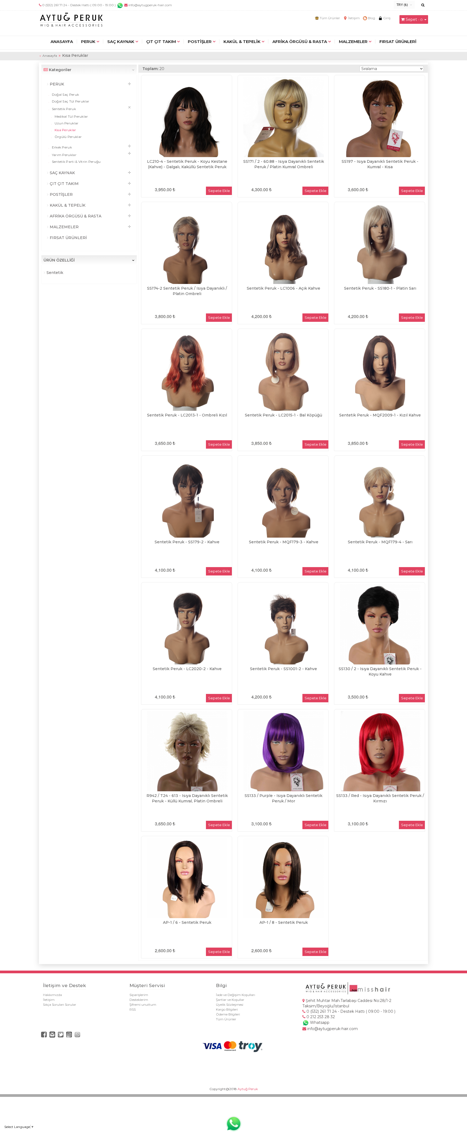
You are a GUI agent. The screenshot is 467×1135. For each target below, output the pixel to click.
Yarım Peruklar (63, 155)
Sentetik (54, 272)
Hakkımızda (52, 995)
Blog (371, 18)
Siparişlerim (138, 995)
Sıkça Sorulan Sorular (59, 1004)
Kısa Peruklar (65, 130)
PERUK (88, 41)
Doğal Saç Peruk (65, 94)
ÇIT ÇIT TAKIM (161, 41)
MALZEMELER (353, 41)
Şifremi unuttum (142, 1004)
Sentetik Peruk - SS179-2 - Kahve (187, 542)
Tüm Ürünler (329, 18)
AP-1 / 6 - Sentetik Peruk (187, 922)
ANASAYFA (62, 41)
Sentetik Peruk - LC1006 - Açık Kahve (283, 288)
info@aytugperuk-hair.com (150, 5)
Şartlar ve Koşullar (230, 1000)
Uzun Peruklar (66, 123)
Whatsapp (319, 1022)
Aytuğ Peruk (248, 1089)
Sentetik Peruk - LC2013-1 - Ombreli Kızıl (187, 415)
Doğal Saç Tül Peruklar (70, 101)
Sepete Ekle (219, 190)
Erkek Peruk (61, 147)
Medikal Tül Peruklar (71, 116)
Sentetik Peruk (63, 109)
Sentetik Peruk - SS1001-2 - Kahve (283, 668)
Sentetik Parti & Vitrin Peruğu (76, 162)
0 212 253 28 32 (320, 1016)
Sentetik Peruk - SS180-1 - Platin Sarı (380, 288)
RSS (132, 1009)
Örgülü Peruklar (68, 137)
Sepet (411, 19)
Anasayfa (49, 56)
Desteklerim (138, 1000)
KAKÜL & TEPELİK (242, 41)
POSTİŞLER (200, 41)
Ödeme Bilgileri (228, 1014)
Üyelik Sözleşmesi (229, 1004)
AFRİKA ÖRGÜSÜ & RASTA (299, 41)
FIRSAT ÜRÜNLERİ (397, 41)
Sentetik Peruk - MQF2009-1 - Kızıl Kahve (380, 415)
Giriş (386, 18)
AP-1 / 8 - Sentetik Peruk (283, 922)
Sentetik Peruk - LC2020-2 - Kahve (187, 668)
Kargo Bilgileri (227, 1009)
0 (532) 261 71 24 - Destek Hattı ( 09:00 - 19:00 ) (79, 5)
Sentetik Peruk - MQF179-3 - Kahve (283, 542)
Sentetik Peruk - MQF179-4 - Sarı (380, 542)
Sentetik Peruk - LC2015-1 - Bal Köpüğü (283, 415)
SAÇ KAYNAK (120, 41)
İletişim (353, 18)
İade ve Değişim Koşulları (235, 995)
